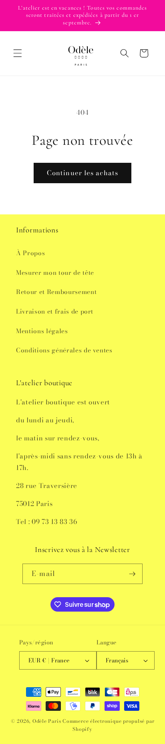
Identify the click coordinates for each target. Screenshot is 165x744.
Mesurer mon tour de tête (55, 272)
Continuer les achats (82, 173)
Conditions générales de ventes (64, 350)
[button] (17, 53)
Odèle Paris (46, 721)
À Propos (30, 253)
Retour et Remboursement (56, 291)
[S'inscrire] (132, 574)
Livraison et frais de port (54, 311)
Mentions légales (42, 331)
